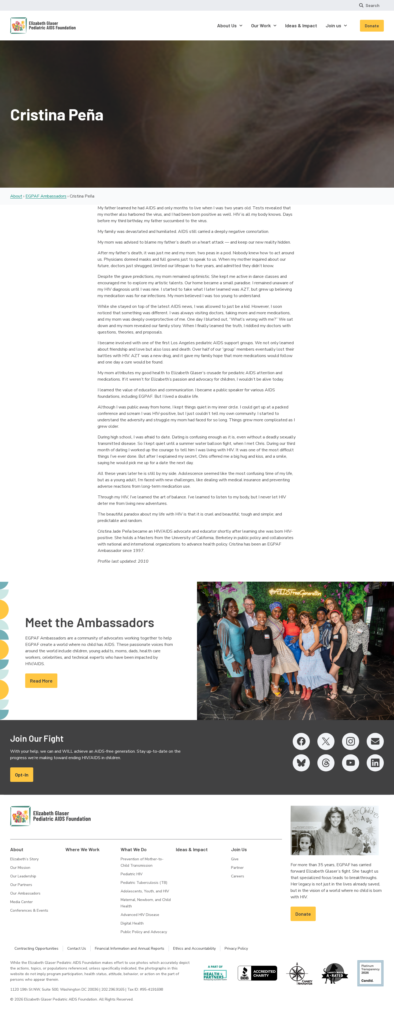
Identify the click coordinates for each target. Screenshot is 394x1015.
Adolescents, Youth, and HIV (145, 891)
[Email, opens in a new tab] (375, 741)
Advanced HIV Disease (140, 914)
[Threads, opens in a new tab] (325, 762)
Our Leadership (23, 876)
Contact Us (76, 948)
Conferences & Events (29, 910)
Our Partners (21, 884)
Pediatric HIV (132, 874)
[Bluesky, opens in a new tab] (301, 762)
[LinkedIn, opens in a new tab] (375, 762)
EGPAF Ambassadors (45, 196)
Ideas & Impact (192, 849)
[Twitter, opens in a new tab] (325, 741)
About (16, 196)
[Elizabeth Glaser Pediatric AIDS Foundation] (50, 816)
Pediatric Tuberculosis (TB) (144, 882)
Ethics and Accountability (194, 948)
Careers (237, 876)
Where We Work (82, 849)
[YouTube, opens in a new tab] (350, 762)
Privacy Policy (236, 948)
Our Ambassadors (25, 893)
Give (235, 859)
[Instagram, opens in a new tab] (350, 741)
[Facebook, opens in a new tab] (301, 741)
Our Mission (20, 867)
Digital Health (132, 923)
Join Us (239, 849)
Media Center (21, 901)
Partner (237, 867)
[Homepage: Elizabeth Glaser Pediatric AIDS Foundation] (29, 25)
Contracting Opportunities (36, 948)
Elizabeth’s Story (24, 859)
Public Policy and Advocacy (144, 931)
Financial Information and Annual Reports (129, 948)
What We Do (134, 849)
